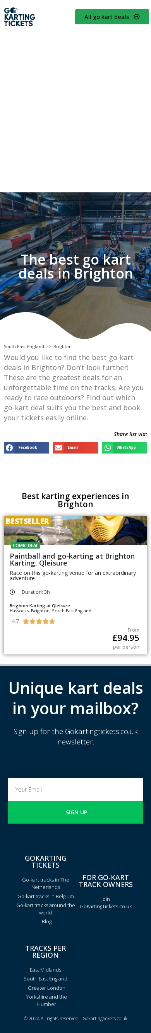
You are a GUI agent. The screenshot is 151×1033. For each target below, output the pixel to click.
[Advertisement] (75, 109)
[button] (26, 447)
